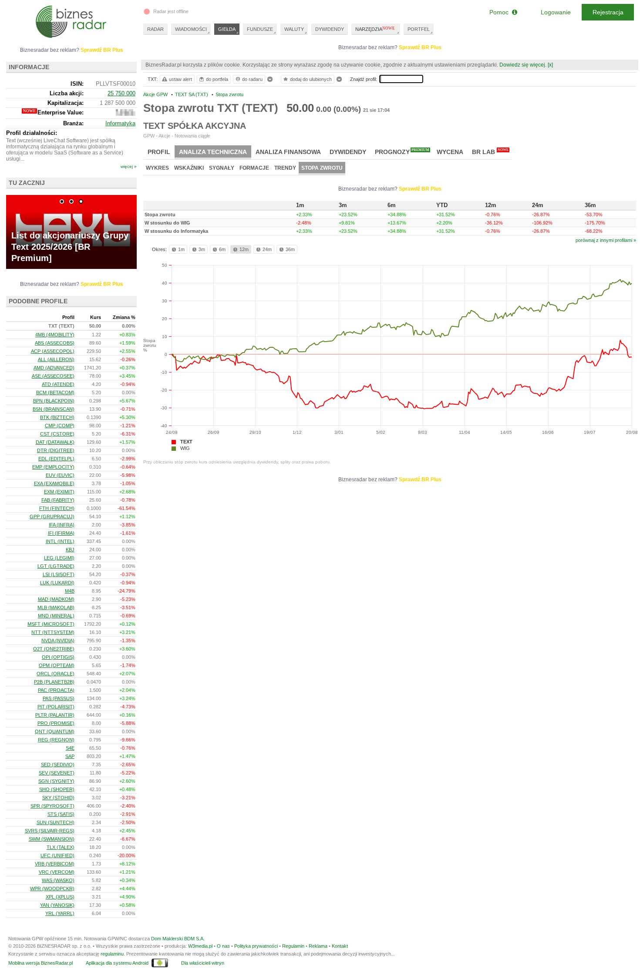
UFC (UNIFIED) (57, 855)
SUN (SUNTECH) (55, 822)
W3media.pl (200, 946)
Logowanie (556, 12)
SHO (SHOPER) (56, 789)
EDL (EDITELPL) (56, 458)
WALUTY (294, 29)
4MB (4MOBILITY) (54, 334)
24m (267, 249)
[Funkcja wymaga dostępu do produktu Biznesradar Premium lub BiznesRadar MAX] (125, 114)
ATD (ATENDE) (58, 384)
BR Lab (490, 151)
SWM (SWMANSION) (51, 839)
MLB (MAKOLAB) (55, 607)
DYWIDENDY (329, 29)
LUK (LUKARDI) (57, 582)
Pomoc (500, 12)
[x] (550, 65)
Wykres (157, 168)
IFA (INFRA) (61, 524)
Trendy (285, 168)
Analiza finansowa (288, 151)
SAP (69, 756)
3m (202, 249)
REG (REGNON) (56, 739)
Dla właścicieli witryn (202, 963)
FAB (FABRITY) (57, 500)
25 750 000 (121, 93)
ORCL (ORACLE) (55, 673)
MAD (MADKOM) (56, 599)
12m (244, 249)
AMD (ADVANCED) (54, 367)
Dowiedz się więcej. (522, 65)
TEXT (186, 441)
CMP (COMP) (59, 425)
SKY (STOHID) (58, 797)
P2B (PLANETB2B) (54, 681)
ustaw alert (180, 79)
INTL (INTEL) (60, 541)
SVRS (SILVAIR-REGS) (49, 830)
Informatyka (120, 123)
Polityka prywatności (256, 946)
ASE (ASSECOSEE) (53, 376)
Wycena (450, 151)
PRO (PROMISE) (55, 723)
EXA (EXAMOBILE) (54, 483)
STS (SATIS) (60, 814)
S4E (70, 748)
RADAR (155, 29)
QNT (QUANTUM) (54, 731)
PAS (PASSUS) (58, 698)
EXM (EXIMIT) (59, 491)
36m (290, 249)
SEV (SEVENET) (56, 772)
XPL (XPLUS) (60, 896)
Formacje (254, 168)
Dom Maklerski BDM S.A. (178, 938)
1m (181, 249)
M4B (69, 591)
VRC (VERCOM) (56, 872)
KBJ (70, 549)
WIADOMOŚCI (191, 29)
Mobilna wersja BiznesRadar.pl (40, 963)
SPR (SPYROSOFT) (52, 805)
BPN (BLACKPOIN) (53, 400)
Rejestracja (608, 12)
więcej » (129, 166)
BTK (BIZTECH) (57, 417)
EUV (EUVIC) (60, 475)
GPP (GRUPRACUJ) (52, 516)
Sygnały (221, 168)
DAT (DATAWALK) (55, 442)
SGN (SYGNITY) (56, 781)
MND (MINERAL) (56, 615)
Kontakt (340, 946)
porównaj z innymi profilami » (606, 240)
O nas (223, 946)
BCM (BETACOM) (55, 392)
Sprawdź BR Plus (420, 47)
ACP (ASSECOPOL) (52, 351)
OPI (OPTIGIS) (58, 657)
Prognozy (402, 151)
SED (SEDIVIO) (57, 764)
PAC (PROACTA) (56, 690)
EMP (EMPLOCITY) (53, 467)
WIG (185, 448)
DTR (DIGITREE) (55, 450)
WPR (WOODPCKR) (52, 888)
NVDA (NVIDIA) (57, 640)
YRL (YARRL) (59, 913)
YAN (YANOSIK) (57, 905)
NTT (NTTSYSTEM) (52, 632)
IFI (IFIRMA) (61, 533)
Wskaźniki (189, 168)
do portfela (217, 79)
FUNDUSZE (260, 29)
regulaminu (112, 953)
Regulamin (293, 946)
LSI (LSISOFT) (58, 574)
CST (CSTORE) (57, 433)
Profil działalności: (31, 133)
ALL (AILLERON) (56, 359)
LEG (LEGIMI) (59, 557)
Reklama (318, 946)
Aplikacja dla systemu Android (117, 963)
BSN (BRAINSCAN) (53, 409)
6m (222, 249)
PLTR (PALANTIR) (54, 715)
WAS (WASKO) (58, 880)
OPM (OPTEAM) (56, 665)
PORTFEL (419, 29)
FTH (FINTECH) (56, 508)
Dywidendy (348, 151)
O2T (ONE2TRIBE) (53, 648)
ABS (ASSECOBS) (54, 342)
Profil (159, 151)
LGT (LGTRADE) (55, 566)
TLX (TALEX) (60, 847)
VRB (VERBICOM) (54, 863)
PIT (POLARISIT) (55, 706)
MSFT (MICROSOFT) (50, 624)
